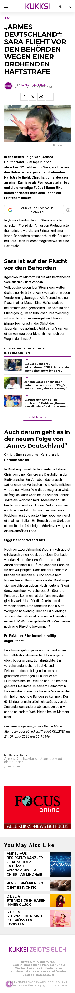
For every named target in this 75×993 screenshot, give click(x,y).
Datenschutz (45, 974)
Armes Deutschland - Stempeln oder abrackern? (35, 760)
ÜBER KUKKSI (46, 961)
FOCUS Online (57, 982)
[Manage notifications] (9, 984)
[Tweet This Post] (32, 97)
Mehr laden (39, 417)
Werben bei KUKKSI (29, 968)
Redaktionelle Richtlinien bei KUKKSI (38, 964)
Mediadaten (53, 968)
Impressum (27, 961)
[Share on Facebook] (24, 97)
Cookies (28, 974)
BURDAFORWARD (34, 982)
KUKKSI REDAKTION (33, 84)
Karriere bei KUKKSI (25, 971)
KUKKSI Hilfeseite (53, 971)
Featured (13, 766)
